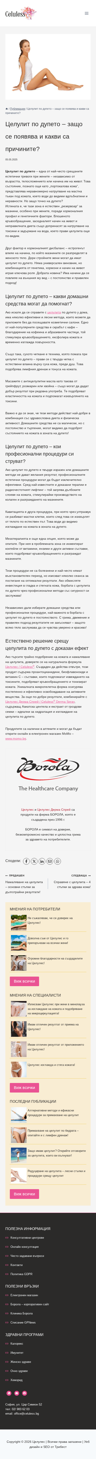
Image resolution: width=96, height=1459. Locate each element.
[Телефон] (8, 1393)
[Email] (49, 861)
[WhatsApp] (57, 861)
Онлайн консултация (24, 1246)
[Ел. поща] (16, 1393)
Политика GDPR (21, 1274)
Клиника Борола (21, 1313)
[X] (34, 861)
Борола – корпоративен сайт (29, 1304)
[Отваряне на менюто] (86, 13)
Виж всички (24, 981)
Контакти (16, 1265)
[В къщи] (6, 108)
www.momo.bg (15, 738)
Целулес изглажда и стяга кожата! (51, 1065)
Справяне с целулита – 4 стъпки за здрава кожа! (72, 881)
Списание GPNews (23, 1322)
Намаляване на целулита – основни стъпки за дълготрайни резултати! (24, 884)
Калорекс (16, 1343)
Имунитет (16, 1352)
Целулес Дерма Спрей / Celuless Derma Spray (40, 701)
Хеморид (16, 1380)
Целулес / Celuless (19, 667)
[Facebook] (26, 861)
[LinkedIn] (42, 861)
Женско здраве (20, 1361)
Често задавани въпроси (27, 1256)
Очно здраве (19, 1371)
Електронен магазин (24, 1295)
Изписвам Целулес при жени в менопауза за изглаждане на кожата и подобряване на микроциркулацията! (56, 1009)
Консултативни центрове (27, 1237)
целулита (54, 312)
